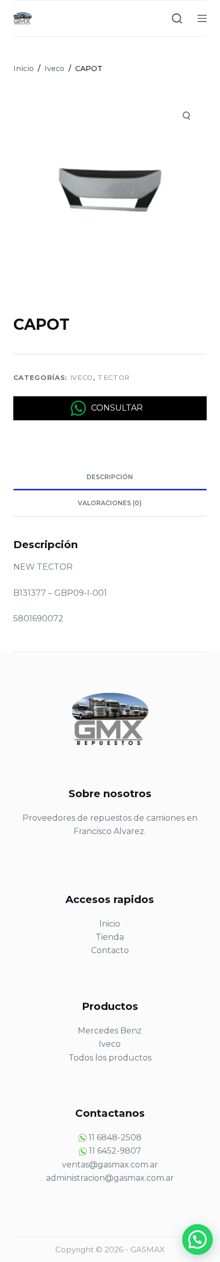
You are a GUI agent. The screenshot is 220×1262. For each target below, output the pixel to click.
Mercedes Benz (110, 1030)
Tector (114, 377)
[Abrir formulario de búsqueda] (177, 18)
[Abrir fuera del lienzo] (202, 18)
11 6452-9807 (115, 1151)
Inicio (109, 924)
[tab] (110, 477)
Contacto (110, 950)
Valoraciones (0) (110, 503)
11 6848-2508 (115, 1137)
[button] (197, 1239)
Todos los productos (110, 1058)
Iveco (81, 377)
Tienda (110, 937)
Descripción (109, 477)
